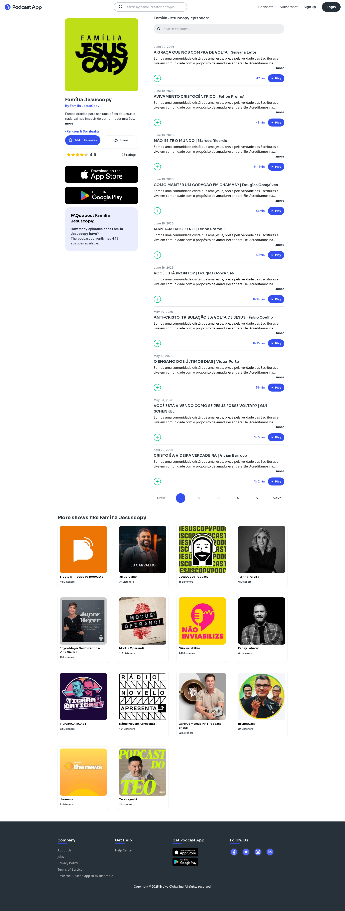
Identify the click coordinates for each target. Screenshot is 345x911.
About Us (64, 850)
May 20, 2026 (163, 311)
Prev (161, 498)
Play (278, 78)
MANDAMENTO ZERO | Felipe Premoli (189, 229)
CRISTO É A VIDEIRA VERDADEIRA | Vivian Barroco (200, 455)
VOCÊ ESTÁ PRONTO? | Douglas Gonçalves (194, 273)
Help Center (124, 850)
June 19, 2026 (163, 91)
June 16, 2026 (163, 135)
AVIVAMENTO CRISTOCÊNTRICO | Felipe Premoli (200, 96)
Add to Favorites (85, 140)
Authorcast (289, 7)
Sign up (310, 7)
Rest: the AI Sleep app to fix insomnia (85, 876)
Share (124, 140)
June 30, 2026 (164, 46)
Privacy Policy (68, 863)
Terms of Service (70, 869)
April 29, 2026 (163, 450)
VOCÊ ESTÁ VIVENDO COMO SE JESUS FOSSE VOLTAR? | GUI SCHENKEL (210, 409)
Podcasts (266, 7)
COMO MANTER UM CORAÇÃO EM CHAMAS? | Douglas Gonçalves (216, 185)
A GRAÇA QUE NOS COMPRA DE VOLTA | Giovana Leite (205, 52)
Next (277, 498)
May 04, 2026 (163, 400)
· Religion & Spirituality (82, 131)
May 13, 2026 (163, 356)
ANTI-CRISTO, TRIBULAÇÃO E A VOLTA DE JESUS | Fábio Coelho (213, 317)
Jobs (61, 856)
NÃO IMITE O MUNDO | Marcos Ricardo (190, 141)
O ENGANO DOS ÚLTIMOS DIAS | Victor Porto (196, 361)
